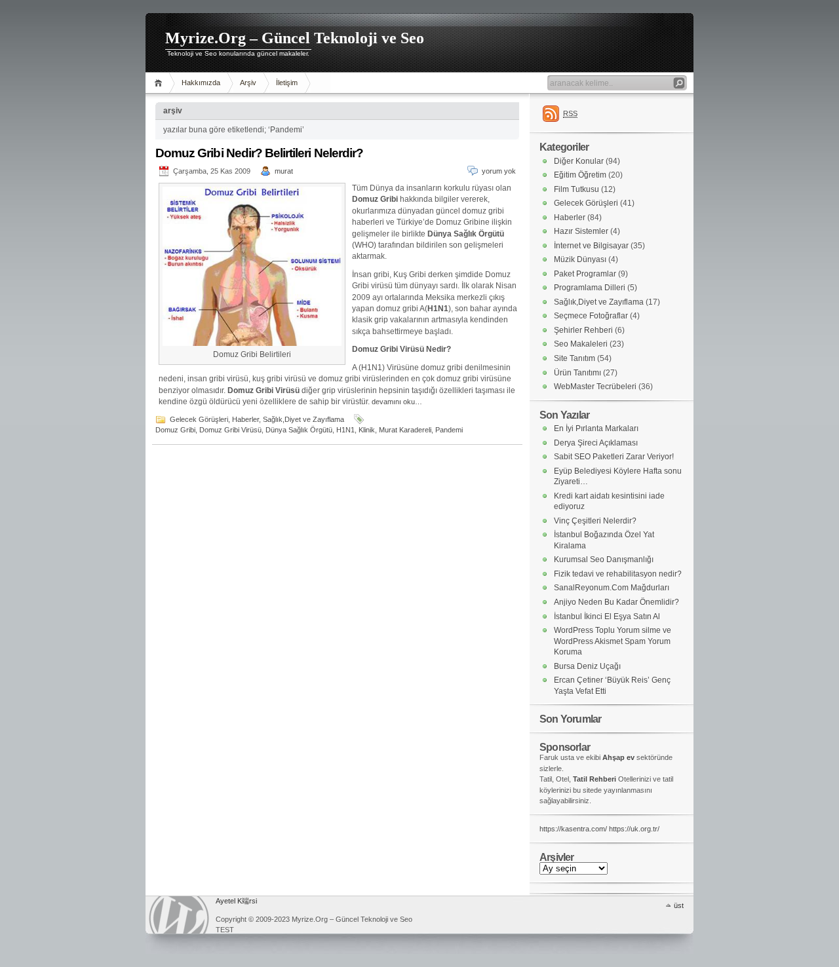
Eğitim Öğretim (580, 175)
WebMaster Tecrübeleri (595, 386)
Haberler (245, 419)
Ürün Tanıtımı (577, 372)
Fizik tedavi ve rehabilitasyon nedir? (618, 573)
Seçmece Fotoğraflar (591, 315)
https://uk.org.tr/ (634, 829)
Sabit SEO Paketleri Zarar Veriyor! (614, 456)
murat (284, 171)
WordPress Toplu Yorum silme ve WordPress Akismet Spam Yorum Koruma (612, 641)
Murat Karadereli (405, 430)
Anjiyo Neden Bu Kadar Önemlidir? (616, 602)
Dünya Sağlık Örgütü (298, 430)
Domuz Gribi (175, 430)
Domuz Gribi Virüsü (230, 430)
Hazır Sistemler (581, 231)
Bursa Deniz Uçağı (587, 666)
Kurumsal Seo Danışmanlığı (604, 559)
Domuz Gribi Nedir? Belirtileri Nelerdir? (259, 153)
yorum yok (499, 171)
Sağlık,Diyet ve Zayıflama (303, 419)
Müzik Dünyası (580, 259)
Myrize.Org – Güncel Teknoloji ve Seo (294, 38)
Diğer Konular (579, 161)
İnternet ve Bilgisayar (591, 245)
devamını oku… (397, 402)
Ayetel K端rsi (236, 901)
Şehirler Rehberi (583, 330)
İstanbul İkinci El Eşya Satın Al (607, 616)
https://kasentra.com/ (573, 829)
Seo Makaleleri (581, 344)
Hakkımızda (201, 82)
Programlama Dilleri (589, 287)
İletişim (287, 82)
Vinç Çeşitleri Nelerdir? (595, 520)
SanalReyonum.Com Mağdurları (611, 587)
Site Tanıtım (574, 358)
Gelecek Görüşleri (199, 419)
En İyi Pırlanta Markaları (596, 428)
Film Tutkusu (576, 189)
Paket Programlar (585, 273)
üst (679, 905)
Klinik (367, 430)
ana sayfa (160, 83)
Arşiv (248, 82)
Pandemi (449, 430)
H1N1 (345, 430)
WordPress (179, 915)
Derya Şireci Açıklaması (596, 442)
